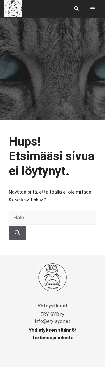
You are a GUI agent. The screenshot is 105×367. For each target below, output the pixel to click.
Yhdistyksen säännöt (53, 330)
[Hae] (17, 233)
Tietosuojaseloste (53, 337)
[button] (76, 9)
